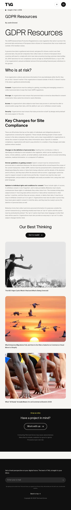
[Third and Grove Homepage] (9, 4)
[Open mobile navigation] (63, 4)
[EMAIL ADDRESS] (35, 480)
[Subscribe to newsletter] (63, 480)
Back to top (34, 494)
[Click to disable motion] (56, 4)
